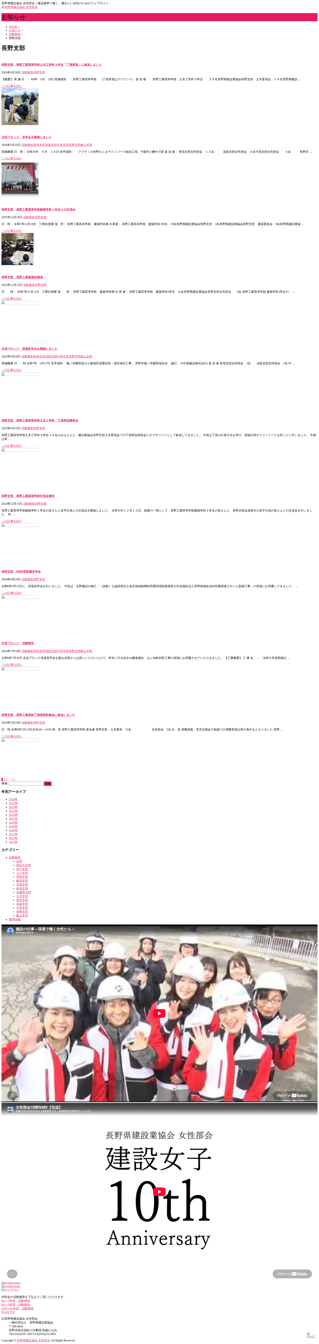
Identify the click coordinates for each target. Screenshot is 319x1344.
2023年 (13, 811)
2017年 (13, 834)
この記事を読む (11, 86)
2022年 (13, 814)
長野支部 (39, 72)
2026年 (13, 799)
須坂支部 (51, 144)
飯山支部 (86, 144)
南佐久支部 (23, 865)
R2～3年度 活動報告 (15, 1304)
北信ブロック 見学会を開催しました (26, 137)
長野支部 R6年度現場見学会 (21, 571)
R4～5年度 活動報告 (15, 1300)
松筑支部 (22, 888)
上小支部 (22, 873)
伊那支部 (22, 876)
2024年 (13, 807)
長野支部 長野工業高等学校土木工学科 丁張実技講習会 (39, 420)
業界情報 (15, 919)
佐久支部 (22, 869)
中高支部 (63, 144)
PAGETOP (8, 1312)
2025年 (13, 803)
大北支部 (22, 896)
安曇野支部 (23, 892)
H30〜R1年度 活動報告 (17, 1308)
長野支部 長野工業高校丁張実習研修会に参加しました (38, 714)
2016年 (13, 838)
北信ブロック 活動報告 (17, 643)
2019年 (13, 826)
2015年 (13, 842)
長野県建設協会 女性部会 (33, 1340)
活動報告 (27, 72)
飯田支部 (22, 880)
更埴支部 (39, 144)
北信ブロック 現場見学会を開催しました (29, 348)
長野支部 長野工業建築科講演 (22, 277)
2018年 (13, 830)
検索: (4, 783)
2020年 (13, 822)
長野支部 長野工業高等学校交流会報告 (28, 495)
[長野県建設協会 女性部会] (19, 7)
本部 (19, 861)
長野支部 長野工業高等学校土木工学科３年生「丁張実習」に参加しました (51, 64)
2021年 (13, 818)
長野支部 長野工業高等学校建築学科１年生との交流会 (38, 209)
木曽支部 (22, 884)
